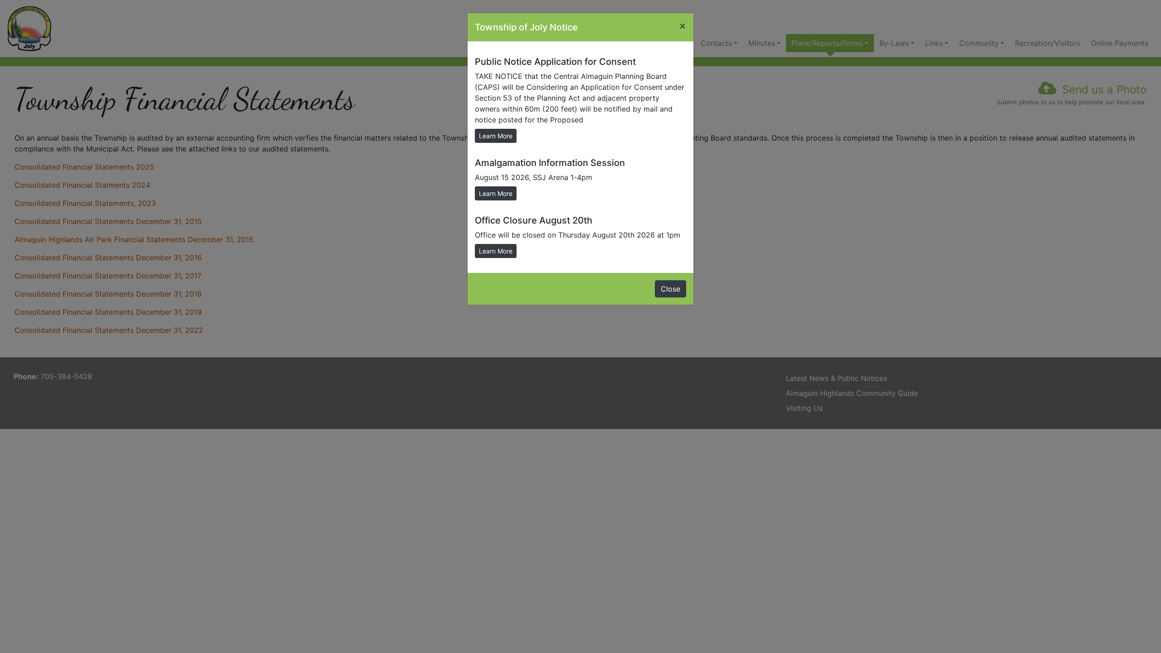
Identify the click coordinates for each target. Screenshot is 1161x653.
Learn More (495, 136)
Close (670, 288)
